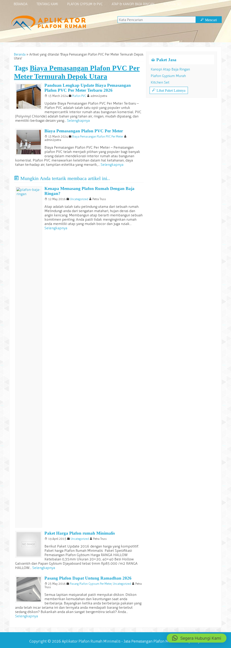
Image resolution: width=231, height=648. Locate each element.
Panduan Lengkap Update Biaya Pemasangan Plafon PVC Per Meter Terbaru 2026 (87, 88)
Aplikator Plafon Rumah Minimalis (91, 641)
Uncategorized (79, 199)
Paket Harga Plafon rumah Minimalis (79, 533)
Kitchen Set (173, 4)
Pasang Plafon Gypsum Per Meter (90, 583)
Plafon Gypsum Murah (168, 76)
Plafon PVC (79, 96)
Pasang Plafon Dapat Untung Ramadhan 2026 (88, 578)
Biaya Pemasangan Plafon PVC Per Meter (83, 131)
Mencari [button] (209, 20)
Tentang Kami (47, 4)
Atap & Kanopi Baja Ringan (133, 4)
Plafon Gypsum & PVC (85, 4)
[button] (196, 638)
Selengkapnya (78, 120)
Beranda (21, 4)
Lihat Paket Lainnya (168, 90)
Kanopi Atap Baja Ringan (170, 69)
